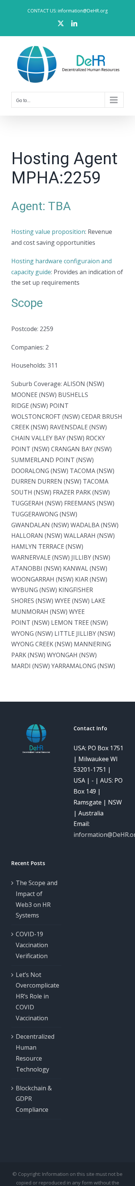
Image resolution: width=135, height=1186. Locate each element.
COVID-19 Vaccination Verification (32, 945)
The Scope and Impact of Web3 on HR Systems (36, 899)
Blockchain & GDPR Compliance (34, 1099)
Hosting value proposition (48, 231)
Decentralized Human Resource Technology (35, 1052)
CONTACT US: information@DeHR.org (67, 11)
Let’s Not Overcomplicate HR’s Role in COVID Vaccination (37, 996)
